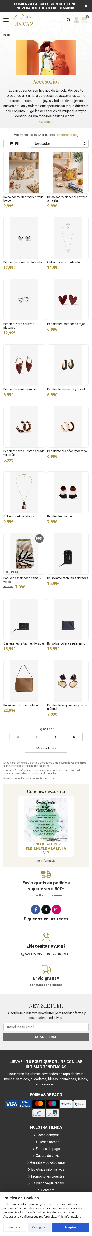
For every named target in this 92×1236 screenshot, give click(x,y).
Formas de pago (48, 1149)
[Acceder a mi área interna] (76, 20)
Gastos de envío (48, 1156)
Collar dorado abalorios (19, 516)
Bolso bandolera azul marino (66, 643)
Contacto (48, 1190)
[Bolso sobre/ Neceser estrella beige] (24, 172)
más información (46, 860)
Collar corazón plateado (63, 262)
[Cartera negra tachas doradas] (24, 619)
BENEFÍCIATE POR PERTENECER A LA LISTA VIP (46, 848)
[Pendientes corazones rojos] (67, 299)
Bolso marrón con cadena (20, 705)
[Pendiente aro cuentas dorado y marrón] (24, 426)
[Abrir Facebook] (35, 909)
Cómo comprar (48, 1135)
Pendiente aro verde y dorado (66, 389)
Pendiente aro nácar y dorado (67, 451)
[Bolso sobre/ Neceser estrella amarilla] (67, 172)
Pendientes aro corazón (19, 389)
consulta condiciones (46, 895)
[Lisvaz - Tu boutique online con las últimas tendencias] (22, 20)
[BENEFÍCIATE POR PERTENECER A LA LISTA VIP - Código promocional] (46, 820)
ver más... (46, 121)
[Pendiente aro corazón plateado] (24, 299)
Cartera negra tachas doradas (24, 643)
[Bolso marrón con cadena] (24, 681)
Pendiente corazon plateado (22, 262)
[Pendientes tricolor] (67, 492)
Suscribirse (46, 1037)
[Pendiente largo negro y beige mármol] (67, 681)
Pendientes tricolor (60, 516)
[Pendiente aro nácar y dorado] (67, 426)
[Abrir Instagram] (56, 909)
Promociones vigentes (47, 1176)
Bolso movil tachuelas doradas (67, 578)
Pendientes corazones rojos (66, 324)
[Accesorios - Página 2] (55, 737)
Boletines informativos (47, 1169)
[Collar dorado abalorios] (24, 492)
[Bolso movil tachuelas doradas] (67, 553)
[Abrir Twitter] (46, 909)
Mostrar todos (67, 135)
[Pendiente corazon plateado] (24, 238)
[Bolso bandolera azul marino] (67, 619)
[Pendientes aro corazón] (24, 365)
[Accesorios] (18, 737)
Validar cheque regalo (47, 1183)
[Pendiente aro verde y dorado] (67, 365)
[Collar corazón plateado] (67, 238)
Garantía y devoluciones (47, 1163)
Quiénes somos (47, 1142)
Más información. (69, 1216)
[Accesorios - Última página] (74, 737)
